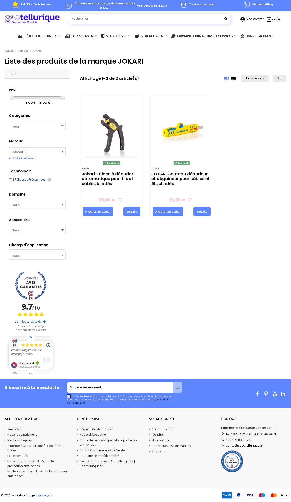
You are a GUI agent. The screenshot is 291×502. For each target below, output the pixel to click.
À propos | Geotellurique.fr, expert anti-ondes (35, 448)
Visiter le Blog (262, 4)
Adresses (158, 451)
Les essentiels (17, 456)
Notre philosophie (93, 434)
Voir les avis (43, 4)
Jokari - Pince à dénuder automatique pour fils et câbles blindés (107, 178)
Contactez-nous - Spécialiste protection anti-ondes (109, 442)
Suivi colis (14, 429)
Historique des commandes (171, 446)
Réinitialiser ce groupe (23, 158)
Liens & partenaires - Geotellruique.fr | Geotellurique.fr (107, 463)
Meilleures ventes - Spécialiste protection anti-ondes (37, 473)
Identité (157, 434)
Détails (132, 211)
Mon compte (255, 19)
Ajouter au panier (97, 211)
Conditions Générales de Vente (102, 450)
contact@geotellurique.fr (244, 445)
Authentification (164, 429)
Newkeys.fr (45, 495)
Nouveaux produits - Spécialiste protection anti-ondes (30, 463)
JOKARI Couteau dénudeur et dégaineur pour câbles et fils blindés (180, 178)
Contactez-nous (201, 4)
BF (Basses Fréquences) (32, 179)
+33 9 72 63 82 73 (238, 439)
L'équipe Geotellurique (96, 429)
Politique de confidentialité (99, 456)
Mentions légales (19, 440)
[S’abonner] (177, 387)
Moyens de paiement (22, 434)
